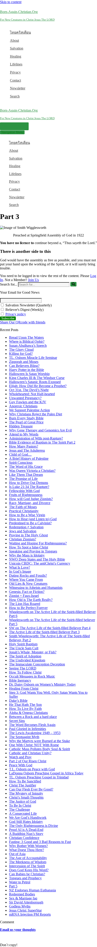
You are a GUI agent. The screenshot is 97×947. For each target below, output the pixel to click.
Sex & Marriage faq (23, 898)
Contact (15, 80)
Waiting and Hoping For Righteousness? (38, 543)
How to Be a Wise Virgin (27, 515)
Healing (15, 56)
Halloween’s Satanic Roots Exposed (35, 382)
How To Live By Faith (25, 709)
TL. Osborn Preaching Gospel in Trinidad (39, 777)
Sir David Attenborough (26, 902)
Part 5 (13, 886)
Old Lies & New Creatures (28, 583)
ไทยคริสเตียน (20, 32)
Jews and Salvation (22, 531)
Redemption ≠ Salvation (26, 527)
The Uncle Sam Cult (23, 648)
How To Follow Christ (25, 672)
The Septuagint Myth (24, 737)
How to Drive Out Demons (28, 483)
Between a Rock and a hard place (33, 717)
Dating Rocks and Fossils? (28, 575)
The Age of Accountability (28, 858)
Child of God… (20, 454)
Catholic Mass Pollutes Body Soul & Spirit (39, 749)
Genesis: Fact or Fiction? (26, 592)
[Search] (73, 284)
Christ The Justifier (22, 785)
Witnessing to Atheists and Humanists (35, 587)
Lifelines (16, 64)
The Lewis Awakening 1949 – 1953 (34, 733)
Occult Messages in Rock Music (32, 676)
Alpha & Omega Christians (28, 713)
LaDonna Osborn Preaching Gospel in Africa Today (46, 773)
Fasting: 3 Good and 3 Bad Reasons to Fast (40, 842)
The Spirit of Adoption (25, 656)
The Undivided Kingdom (27, 660)
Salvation (16, 48)
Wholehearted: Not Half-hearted (32, 394)
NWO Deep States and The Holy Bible (37, 559)
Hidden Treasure (21, 426)
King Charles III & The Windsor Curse (37, 378)
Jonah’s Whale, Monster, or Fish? (32, 652)
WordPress (36, 937)
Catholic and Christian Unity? (30, 753)
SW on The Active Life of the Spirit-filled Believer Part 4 (49, 628)
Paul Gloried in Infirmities (27, 729)
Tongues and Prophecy (25, 878)
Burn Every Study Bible (26, 418)
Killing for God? (21, 353)
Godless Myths (19, 906)
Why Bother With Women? (28, 846)
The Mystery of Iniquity (26, 793)
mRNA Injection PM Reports (30, 914)
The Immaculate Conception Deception (37, 664)
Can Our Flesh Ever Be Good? (31, 789)
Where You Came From (26, 579)
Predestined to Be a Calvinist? (30, 523)
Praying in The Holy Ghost (28, 535)
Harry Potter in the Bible (26, 370)
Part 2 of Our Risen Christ (27, 761)
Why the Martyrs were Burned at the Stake (39, 741)
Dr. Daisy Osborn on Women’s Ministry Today (42, 684)
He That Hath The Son (25, 704)
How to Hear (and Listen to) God (33, 519)
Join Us (33, 280)
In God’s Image (20, 571)
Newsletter (17, 88)
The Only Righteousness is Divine (33, 826)
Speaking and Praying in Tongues (33, 551)
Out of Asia (17, 854)
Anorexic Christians (23, 406)
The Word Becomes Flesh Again (32, 725)
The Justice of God (22, 801)
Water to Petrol (19, 882)
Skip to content (10, 2)
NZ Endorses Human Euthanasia (32, 890)
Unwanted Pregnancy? (25, 398)
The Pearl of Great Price (26, 422)
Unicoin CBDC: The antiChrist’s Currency (39, 563)
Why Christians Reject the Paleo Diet (35, 414)
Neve (4, 937)
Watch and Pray (20, 757)
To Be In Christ (20, 805)
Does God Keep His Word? (28, 870)
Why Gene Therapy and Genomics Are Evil (40, 430)
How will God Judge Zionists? (31, 499)
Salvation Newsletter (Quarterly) (28, 305)
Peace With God (20, 765)
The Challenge (19, 809)
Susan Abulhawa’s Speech (28, 345)
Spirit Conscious (20, 462)
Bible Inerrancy (20, 680)
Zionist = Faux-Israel (24, 596)
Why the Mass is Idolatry (27, 555)
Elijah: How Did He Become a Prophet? (38, 386)
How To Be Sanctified (25, 781)
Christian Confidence (24, 838)
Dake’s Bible (18, 700)
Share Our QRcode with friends (22, 322)
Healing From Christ (23, 688)
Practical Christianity (24, 511)
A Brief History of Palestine (28, 458)
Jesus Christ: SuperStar (25, 910)
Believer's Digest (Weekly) (24, 310)
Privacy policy (15, 314)
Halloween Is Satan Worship (29, 374)
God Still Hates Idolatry (26, 821)
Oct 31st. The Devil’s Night (28, 390)
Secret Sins (17, 721)
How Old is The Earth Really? (31, 600)
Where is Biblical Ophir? (26, 341)
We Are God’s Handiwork (27, 817)
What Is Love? (19, 567)
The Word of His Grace (26, 466)
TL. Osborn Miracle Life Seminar (33, 358)
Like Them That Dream (26, 475)
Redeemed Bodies (22, 894)
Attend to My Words (23, 434)
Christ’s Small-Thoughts (26, 797)
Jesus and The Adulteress (27, 450)
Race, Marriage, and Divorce (29, 503)
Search (15, 96)
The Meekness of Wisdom (27, 862)
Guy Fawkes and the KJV (27, 402)
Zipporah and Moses (23, 362)
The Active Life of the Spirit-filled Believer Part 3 (44, 632)
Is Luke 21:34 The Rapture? (29, 487)
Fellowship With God (24, 491)
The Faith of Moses (23, 507)
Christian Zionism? (22, 539)
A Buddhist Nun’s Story (26, 834)
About (14, 40)
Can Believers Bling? (24, 366)
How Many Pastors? (23, 446)
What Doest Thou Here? (26, 850)
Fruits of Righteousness (25, 495)
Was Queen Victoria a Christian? (32, 470)
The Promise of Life (23, 479)
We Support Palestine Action (29, 410)
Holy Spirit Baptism (23, 644)
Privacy (15, 72)
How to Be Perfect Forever (28, 608)
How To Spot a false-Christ (28, 547)
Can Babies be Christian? (27, 874)
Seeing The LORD (22, 668)
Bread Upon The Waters (26, 337)
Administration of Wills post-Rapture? (36, 438)
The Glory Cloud (21, 349)
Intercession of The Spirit (27, 866)
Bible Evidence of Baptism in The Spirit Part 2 (42, 442)
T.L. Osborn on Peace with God (32, 769)
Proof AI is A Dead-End (26, 830)
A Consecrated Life (23, 813)
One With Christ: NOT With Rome (34, 745)
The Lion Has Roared (24, 604)
